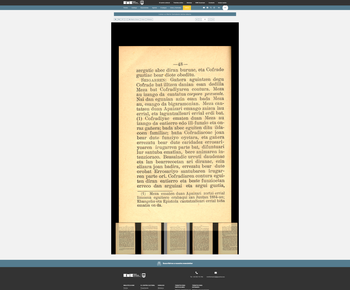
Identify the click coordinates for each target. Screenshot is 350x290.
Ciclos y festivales (175, 7)
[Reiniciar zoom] (122, 19)
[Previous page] (200, 19)
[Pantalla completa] (126, 19)
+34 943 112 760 (198, 277)
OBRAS (187, 7)
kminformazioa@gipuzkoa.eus (216, 277)
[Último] (212, 19)
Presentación (144, 288)
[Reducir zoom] (115, 19)
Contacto (211, 2)
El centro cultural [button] (164, 2)
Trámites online (178, 2)
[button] (219, 7)
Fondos (126, 7)
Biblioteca (161, 288)
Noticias (189, 2)
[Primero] (196, 19)
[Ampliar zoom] (119, 19)
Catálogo (134, 7)
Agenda (154, 7)
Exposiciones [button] (144, 7)
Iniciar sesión (222, 2)
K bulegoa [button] (164, 7)
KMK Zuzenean (200, 2)
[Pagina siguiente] (209, 19)
